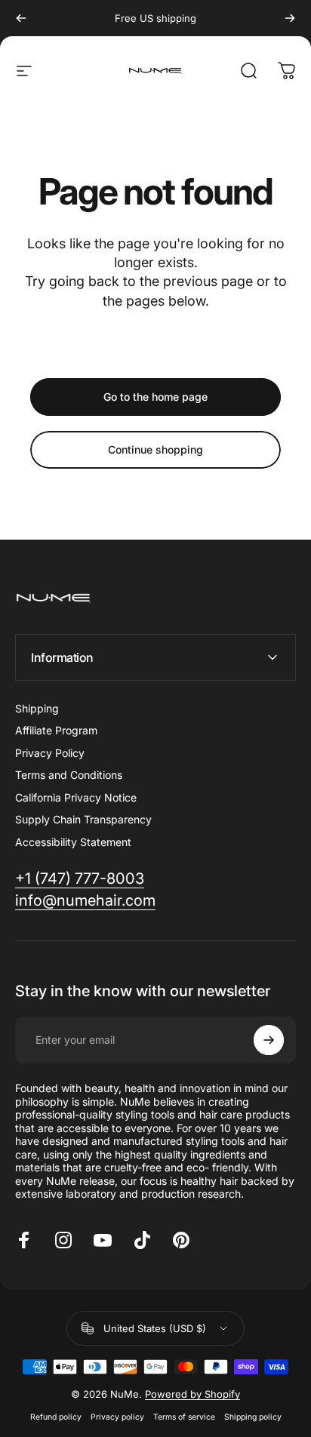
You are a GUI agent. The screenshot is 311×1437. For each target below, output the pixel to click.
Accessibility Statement (73, 841)
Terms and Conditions (68, 774)
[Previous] (21, 18)
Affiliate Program (56, 730)
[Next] (289, 18)
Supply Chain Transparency (83, 819)
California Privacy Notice (76, 797)
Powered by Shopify (192, 1394)
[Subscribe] (269, 1040)
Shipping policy (253, 1417)
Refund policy (56, 1417)
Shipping (37, 708)
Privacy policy (117, 1417)
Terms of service (184, 1417)
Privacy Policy (50, 752)
